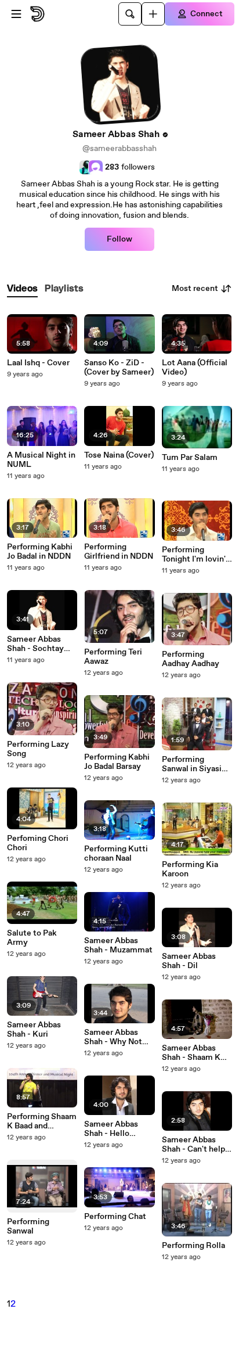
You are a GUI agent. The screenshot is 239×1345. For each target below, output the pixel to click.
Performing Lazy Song (38, 749)
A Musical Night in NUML (41, 460)
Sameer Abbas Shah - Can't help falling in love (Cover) (193, 1144)
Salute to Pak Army (32, 938)
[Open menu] (16, 14)
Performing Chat (115, 1216)
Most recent (195, 288)
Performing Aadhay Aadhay (190, 659)
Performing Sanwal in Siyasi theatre (192, 764)
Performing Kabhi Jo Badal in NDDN (40, 551)
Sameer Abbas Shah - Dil (189, 961)
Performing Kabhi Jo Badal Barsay (117, 762)
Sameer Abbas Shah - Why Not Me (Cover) (113, 1037)
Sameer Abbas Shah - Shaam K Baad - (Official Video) (191, 1053)
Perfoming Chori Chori (37, 843)
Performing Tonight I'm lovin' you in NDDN (194, 554)
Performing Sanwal (28, 1226)
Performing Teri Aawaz (113, 657)
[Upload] (153, 14)
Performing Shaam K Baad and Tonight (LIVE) (42, 1121)
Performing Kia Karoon (190, 869)
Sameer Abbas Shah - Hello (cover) (111, 1129)
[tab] (22, 289)
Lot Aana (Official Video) (194, 367)
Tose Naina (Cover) (119, 455)
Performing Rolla (193, 1245)
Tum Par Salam (190, 457)
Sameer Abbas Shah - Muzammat (118, 945)
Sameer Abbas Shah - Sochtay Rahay (35, 644)
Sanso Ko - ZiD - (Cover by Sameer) (119, 367)
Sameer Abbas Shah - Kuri (34, 1029)
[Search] (130, 14)
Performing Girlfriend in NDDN (118, 551)
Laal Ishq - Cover (38, 363)
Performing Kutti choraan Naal (116, 853)
